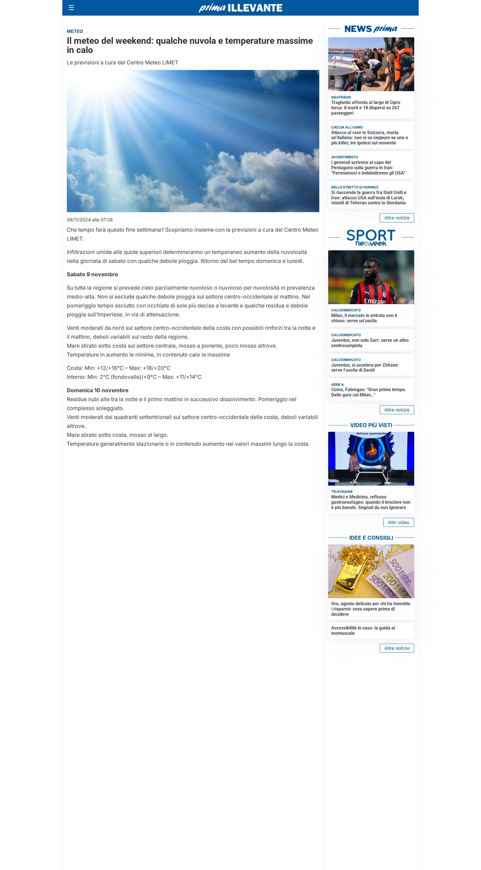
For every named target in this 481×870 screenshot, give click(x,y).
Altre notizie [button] (396, 217)
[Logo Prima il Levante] (240, 7)
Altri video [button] (398, 522)
